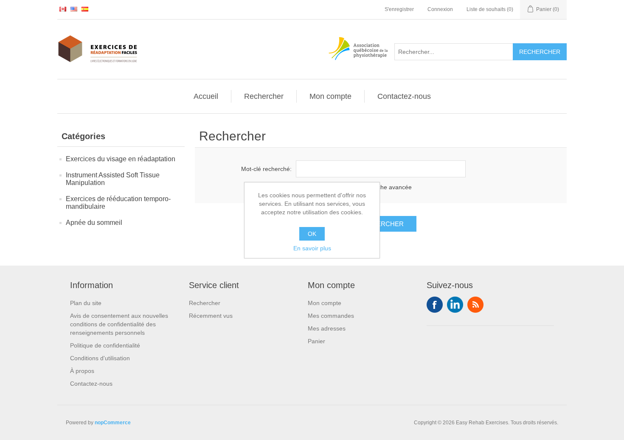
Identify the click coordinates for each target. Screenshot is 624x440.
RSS (475, 305)
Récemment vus (211, 315)
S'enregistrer (399, 9)
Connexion (440, 9)
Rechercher (264, 96)
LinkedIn (455, 305)
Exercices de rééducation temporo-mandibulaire (118, 202)
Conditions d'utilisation (100, 358)
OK (312, 233)
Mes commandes (331, 315)
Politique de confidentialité (105, 345)
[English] (74, 9)
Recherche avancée (385, 187)
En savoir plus (312, 248)
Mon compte (330, 96)
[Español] (85, 9)
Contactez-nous (404, 96)
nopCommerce (113, 423)
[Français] (63, 9)
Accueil (206, 96)
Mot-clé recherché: (266, 168)
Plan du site (85, 303)
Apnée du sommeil (94, 222)
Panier (316, 341)
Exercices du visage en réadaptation (120, 159)
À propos (82, 370)
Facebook (435, 305)
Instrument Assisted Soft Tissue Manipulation (113, 178)
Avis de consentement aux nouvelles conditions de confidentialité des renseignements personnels (119, 324)
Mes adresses (327, 328)
